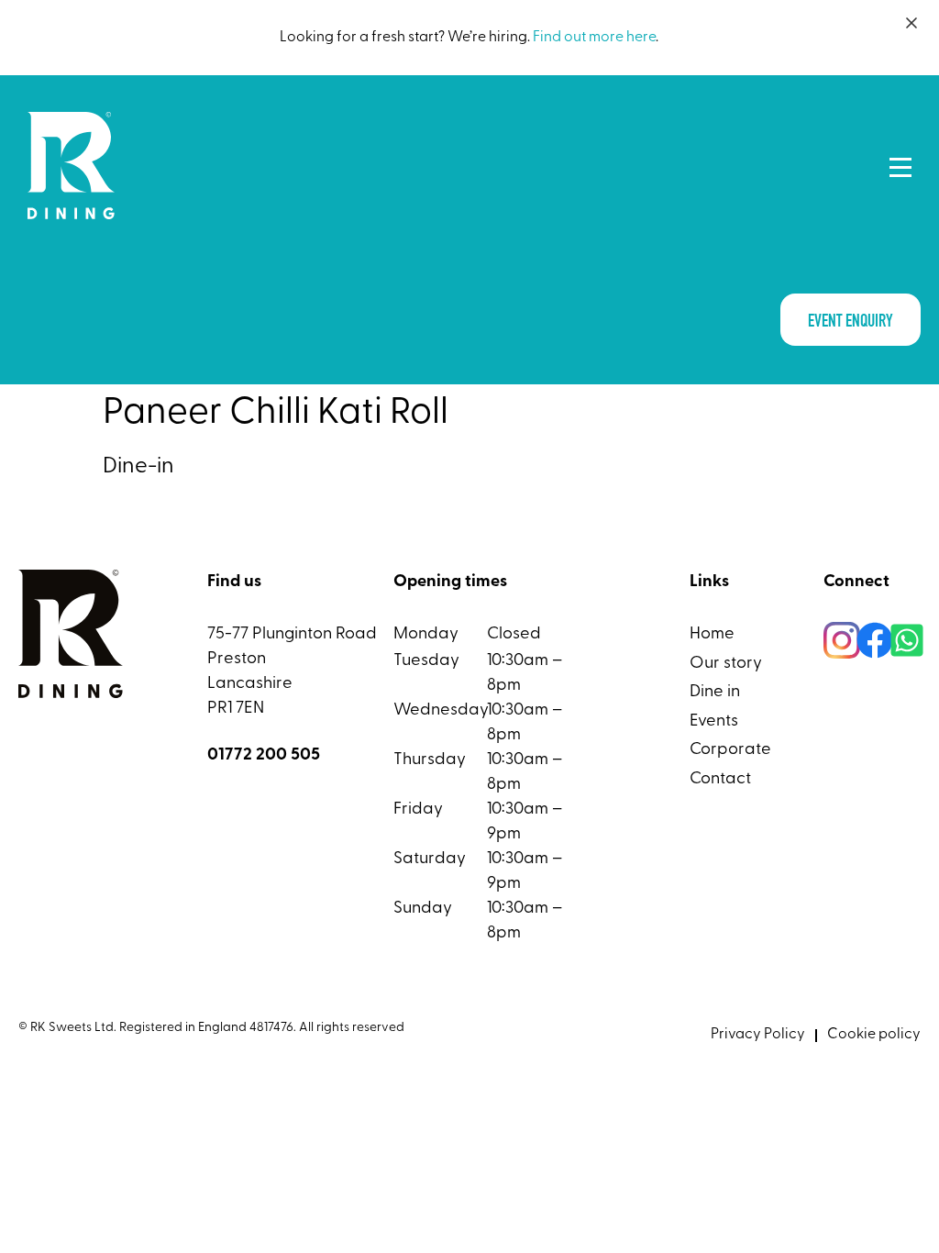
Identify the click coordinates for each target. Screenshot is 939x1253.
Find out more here (594, 37)
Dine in (715, 692)
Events (714, 721)
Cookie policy (874, 1034)
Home (712, 634)
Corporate (730, 750)
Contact (720, 779)
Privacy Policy (758, 1034)
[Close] (911, 23)
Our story (726, 663)
